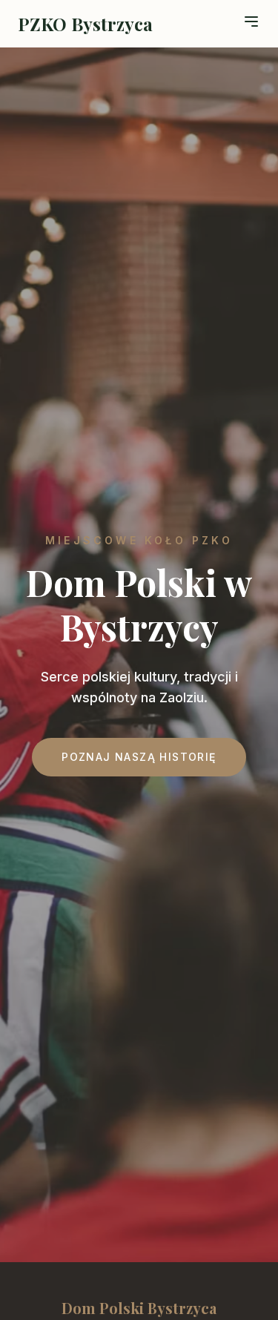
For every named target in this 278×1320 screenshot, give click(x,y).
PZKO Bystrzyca (85, 24)
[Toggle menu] (251, 21)
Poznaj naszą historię (139, 756)
